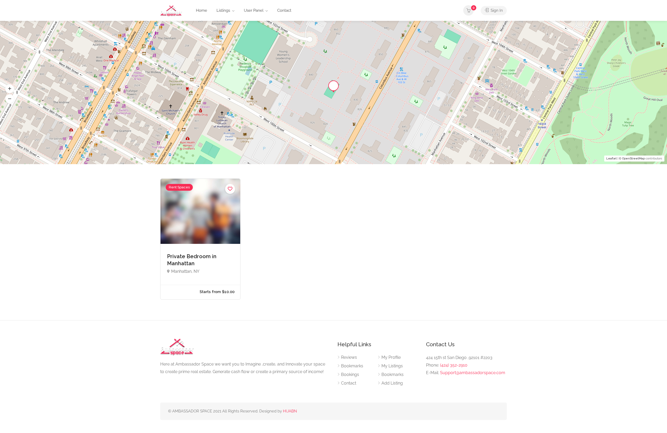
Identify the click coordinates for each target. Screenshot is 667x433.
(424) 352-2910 (453, 365)
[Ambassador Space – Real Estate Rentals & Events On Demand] (171, 10)
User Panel (253, 10)
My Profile (391, 357)
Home (201, 10)
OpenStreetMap (633, 158)
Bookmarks (352, 365)
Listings (223, 10)
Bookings (350, 374)
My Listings (392, 365)
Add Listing (392, 383)
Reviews (349, 357)
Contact (284, 10)
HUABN (290, 411)
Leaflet (611, 158)
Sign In (496, 10)
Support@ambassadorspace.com (472, 372)
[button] (9, 99)
